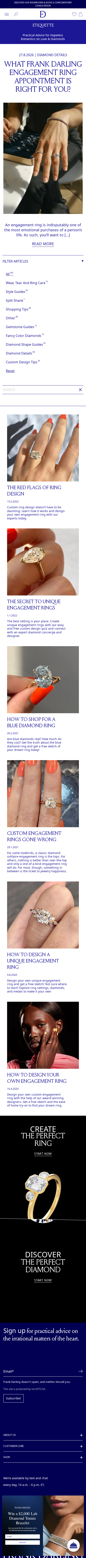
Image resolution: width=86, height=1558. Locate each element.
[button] (79, 1364)
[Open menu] (6, 14)
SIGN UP (22, 1542)
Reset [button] (10, 371)
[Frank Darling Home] (43, 14)
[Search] (16, 14)
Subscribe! (13, 1390)
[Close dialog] (81, 1498)
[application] (73, 1545)
